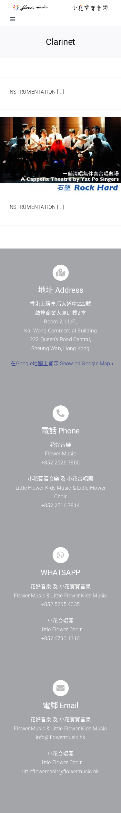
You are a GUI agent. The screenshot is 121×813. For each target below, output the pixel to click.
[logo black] (90, 7)
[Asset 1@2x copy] (30, 7)
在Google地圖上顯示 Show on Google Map (60, 364)
